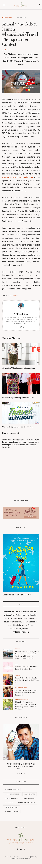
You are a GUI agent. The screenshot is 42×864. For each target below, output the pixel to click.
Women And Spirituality (26, 803)
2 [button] (19, 774)
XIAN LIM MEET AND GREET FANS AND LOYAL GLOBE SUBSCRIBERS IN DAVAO (21, 766)
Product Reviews (29, 798)
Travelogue (7, 17)
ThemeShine (28, 858)
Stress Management (23, 699)
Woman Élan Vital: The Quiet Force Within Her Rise (26, 667)
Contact (24, 827)
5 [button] (25, 774)
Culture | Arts (21, 687)
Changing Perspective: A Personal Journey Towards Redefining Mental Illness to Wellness (25, 705)
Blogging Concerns (12, 794)
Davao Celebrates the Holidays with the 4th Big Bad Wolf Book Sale (27, 680)
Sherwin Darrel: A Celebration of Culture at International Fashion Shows (26, 692)
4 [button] (23, 774)
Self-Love (19, 664)
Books (17, 648)
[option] (21, 747)
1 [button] (18, 774)
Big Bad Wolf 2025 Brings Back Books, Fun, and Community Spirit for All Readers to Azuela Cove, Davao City (27, 655)
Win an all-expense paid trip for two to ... (17, 427)
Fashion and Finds (11, 798)
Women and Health (11, 807)
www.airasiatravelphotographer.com (17, 177)
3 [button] (21, 774)
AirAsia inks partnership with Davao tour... (18, 397)
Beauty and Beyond (12, 789)
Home (17, 827)
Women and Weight (12, 811)
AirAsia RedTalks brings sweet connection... (18, 368)
